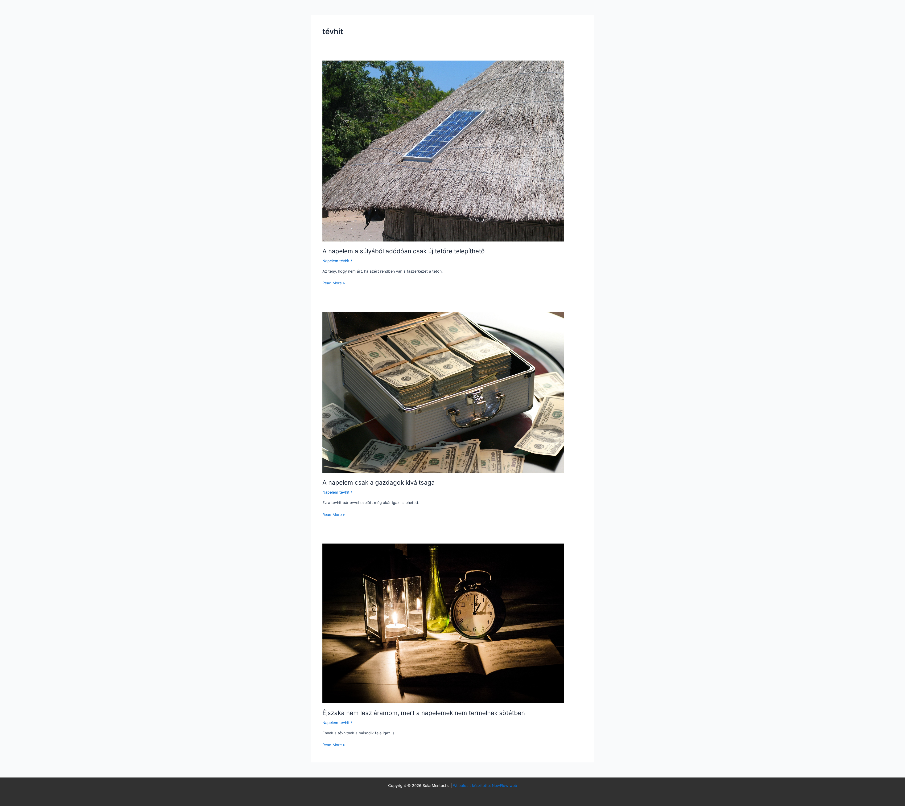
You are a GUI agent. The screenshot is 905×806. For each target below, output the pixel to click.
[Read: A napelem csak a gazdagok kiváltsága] (443, 392)
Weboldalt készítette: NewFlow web (485, 785)
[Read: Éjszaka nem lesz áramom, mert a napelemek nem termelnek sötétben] (443, 623)
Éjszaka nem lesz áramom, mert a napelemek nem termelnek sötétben (423, 712)
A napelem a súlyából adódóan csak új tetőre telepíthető (403, 251)
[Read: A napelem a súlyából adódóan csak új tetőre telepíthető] (443, 150)
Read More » (333, 282)
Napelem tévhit (336, 260)
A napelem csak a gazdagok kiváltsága (378, 482)
